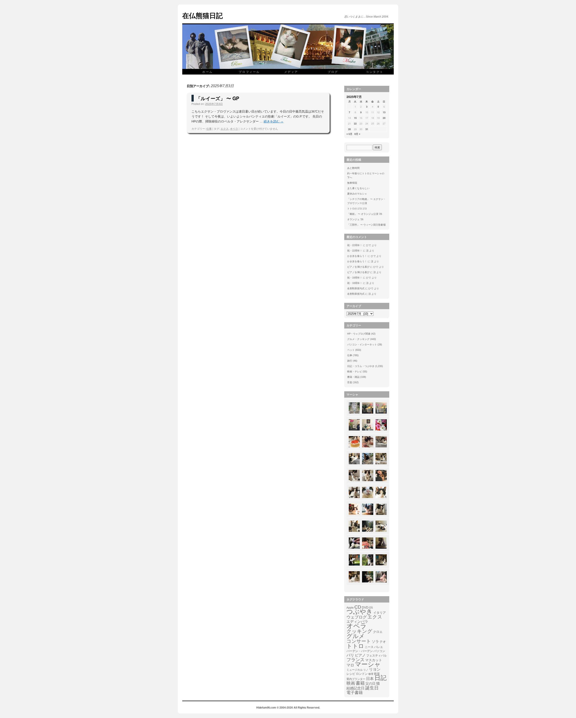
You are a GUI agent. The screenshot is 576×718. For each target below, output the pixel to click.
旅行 (349, 360)
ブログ (333, 72)
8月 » (357, 134)
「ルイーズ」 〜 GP (217, 98)
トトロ (355, 646)
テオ (383, 641)
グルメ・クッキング (358, 339)
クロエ (377, 632)
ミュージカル (354, 669)
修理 (370, 674)
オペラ (234, 128)
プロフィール (249, 72)
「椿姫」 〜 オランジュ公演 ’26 (364, 214)
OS (371, 607)
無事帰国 (352, 182)
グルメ (355, 636)
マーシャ (368, 664)
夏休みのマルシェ (357, 193)
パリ (350, 655)
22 (355, 123)
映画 (350, 683)
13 (384, 112)
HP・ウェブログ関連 (358, 333)
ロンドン (362, 673)
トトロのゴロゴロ (357, 208)
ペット (351, 350)
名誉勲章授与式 (355, 288)
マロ (350, 665)
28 (349, 129)
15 (355, 118)
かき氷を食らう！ (357, 256)
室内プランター (355, 678)
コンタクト (374, 72)
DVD (365, 607)
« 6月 (349, 134)
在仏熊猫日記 (202, 15)
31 (366, 129)
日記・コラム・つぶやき (360, 366)
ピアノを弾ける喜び (358, 266)
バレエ (378, 647)
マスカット (373, 660)
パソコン (379, 651)
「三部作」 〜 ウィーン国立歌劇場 (366, 224)
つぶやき (359, 612)
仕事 (209, 128)
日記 (380, 678)
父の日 (370, 683)
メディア (291, 72)
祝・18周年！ (354, 277)
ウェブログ (356, 617)
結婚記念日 (355, 688)
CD (357, 607)
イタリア (379, 612)
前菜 (377, 673)
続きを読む (274, 121)
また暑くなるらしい (358, 188)
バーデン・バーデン (359, 651)
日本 (370, 679)
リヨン (374, 670)
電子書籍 (354, 693)
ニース (369, 647)
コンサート (358, 641)
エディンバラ (357, 621)
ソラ (375, 641)
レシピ (350, 673)
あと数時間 (353, 168)
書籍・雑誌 (353, 377)
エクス (224, 128)
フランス (355, 660)
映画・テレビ (354, 371)
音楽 (349, 382)
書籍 (360, 683)
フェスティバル (376, 655)
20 (384, 118)
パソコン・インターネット (362, 344)
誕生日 (372, 688)
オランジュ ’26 (355, 219)
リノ (365, 669)
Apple (350, 607)
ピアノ (360, 655)
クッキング (359, 631)
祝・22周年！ (354, 245)
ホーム (207, 72)
